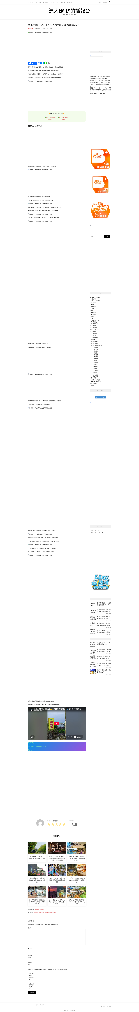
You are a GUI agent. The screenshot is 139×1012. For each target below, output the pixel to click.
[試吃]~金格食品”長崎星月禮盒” (104, 671)
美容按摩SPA (94, 324)
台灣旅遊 (42, 909)
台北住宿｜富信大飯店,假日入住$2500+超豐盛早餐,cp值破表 (77, 880)
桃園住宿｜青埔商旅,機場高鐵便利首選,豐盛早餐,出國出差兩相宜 (103, 617)
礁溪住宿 (96, 351)
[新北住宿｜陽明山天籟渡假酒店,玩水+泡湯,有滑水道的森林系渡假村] (93, 632)
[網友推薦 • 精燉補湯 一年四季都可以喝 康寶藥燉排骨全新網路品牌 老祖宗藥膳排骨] (57, 848)
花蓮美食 (96, 364)
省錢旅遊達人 (38, 28)
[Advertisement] (57, 48)
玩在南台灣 (95, 341)
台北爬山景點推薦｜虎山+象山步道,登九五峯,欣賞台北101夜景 (37, 880)
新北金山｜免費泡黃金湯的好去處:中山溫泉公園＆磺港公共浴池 (77, 902)
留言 (29, 928)
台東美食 (96, 368)
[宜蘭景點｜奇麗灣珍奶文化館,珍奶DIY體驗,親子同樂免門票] (93, 611)
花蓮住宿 (96, 362)
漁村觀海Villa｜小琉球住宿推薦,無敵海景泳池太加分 (103, 644)
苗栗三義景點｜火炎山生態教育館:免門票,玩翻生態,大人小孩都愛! (104, 604)
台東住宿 (96, 370)
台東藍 (52, 912)
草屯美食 (93, 302)
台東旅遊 (47, 912)
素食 (92, 318)
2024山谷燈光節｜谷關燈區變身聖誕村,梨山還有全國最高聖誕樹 (57, 880)
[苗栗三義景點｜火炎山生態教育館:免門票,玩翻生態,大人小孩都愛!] (93, 604)
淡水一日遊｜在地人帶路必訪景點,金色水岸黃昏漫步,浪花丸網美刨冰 (57, 902)
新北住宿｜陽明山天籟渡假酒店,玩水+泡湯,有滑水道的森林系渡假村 (77, 858)
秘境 (55, 912)
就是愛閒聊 (69, 2)
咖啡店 (92, 304)
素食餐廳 (93, 306)
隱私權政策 (60, 969)
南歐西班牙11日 (95, 320)
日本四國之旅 (94, 322)
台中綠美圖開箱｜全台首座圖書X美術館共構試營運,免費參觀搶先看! (37, 902)
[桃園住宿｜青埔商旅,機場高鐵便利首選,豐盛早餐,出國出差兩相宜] (93, 618)
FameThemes (108, 1005)
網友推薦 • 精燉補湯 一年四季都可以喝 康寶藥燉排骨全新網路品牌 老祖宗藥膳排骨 (57, 858)
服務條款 (65, 969)
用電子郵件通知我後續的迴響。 (31, 976)
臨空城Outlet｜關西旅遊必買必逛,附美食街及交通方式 (103, 657)
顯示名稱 (30, 949)
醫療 (92, 310)
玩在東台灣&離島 (97, 345)
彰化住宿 (95, 333)
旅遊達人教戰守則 (54, 2)
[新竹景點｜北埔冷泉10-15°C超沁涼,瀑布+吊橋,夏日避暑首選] (93, 625)
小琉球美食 (94, 308)
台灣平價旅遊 (38, 2)
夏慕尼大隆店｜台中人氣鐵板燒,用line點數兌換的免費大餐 (104, 651)
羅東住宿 (96, 355)
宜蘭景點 (96, 347)
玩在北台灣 (95, 343)
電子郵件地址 (30, 956)
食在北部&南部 (95, 330)
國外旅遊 (63, 2)
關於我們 (66, 1010)
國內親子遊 (45, 2)
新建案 (92, 316)
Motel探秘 (95, 372)
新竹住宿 (93, 299)
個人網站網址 (30, 963)
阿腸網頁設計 (108, 1006)
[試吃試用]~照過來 (96, 382)
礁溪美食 (96, 353)
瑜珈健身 (93, 326)
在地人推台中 (96, 374)
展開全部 (92, 297)
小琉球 (95, 360)
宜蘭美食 (96, 358)
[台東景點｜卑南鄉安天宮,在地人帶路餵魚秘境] (40, 32)
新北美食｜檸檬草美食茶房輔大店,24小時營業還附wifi (104, 664)
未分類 (92, 385)
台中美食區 (30, 2)
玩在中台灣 (95, 339)
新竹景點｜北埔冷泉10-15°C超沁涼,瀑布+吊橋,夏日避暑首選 (103, 624)
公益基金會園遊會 (95, 301)
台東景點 (30, 28)
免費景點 (93, 312)
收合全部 (97, 297)
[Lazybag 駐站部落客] (100, 582)
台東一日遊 (41, 912)
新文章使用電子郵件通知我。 (31, 986)
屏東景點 (93, 314)
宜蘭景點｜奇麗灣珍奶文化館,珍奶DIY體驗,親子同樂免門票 (104, 611)
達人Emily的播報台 (69, 11)
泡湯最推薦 (95, 337)
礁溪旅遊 (96, 349)
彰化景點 (95, 335)
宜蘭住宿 (96, 357)
